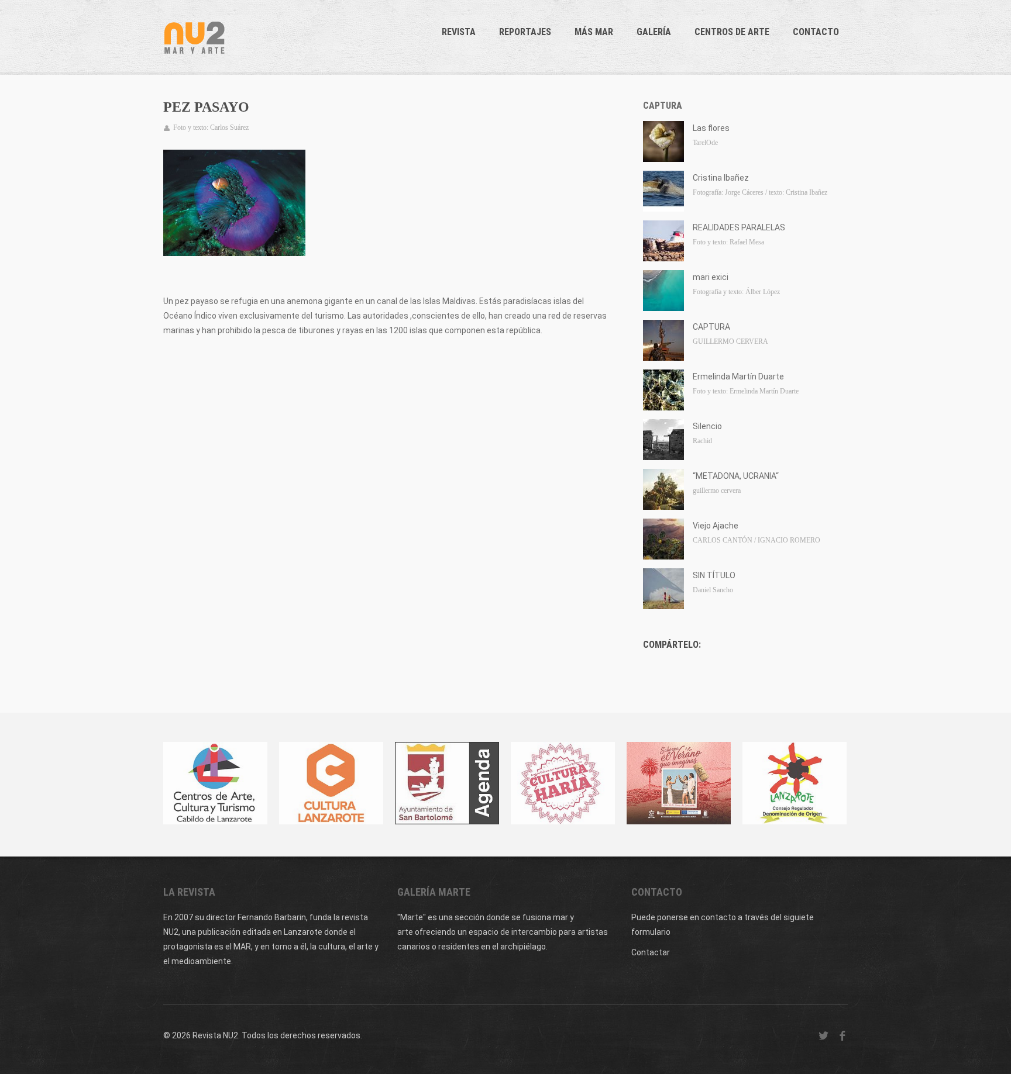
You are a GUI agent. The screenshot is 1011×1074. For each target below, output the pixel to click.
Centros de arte (731, 31)
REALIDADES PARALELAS (739, 227)
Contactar (650, 952)
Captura (662, 105)
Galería (654, 31)
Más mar (594, 31)
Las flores (711, 128)
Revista (459, 31)
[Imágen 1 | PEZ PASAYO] (234, 203)
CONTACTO (816, 31)
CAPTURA (711, 326)
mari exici (710, 277)
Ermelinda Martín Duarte (738, 376)
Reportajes (525, 31)
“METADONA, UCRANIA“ (736, 476)
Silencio (707, 426)
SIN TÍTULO (714, 575)
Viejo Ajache (715, 525)
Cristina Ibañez (721, 177)
